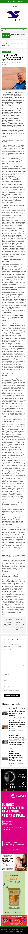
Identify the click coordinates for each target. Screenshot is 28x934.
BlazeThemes (19, 931)
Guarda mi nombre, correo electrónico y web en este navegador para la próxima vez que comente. (13, 688)
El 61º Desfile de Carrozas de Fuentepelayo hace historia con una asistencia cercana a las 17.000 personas (17, 711)
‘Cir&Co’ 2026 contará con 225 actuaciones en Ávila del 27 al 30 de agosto (13, 1)
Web (5, 680)
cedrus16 (6, 62)
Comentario (7, 650)
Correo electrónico (9, 674)
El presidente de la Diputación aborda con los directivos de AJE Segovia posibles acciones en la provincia (17, 724)
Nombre (6, 668)
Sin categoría (6, 51)
